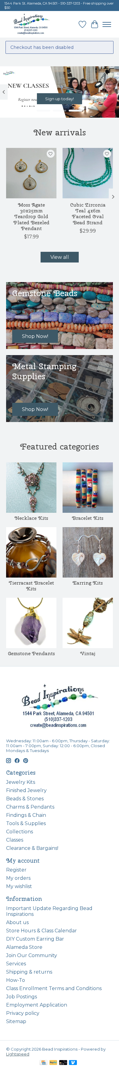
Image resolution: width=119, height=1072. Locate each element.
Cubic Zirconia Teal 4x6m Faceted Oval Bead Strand (88, 214)
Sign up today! (59, 98)
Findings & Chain (26, 815)
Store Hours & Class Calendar (41, 931)
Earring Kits (88, 583)
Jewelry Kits (20, 782)
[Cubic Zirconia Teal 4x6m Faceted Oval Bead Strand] (88, 173)
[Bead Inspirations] (31, 24)
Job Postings (21, 997)
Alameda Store (24, 947)
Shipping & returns (29, 972)
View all (59, 257)
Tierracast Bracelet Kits (31, 586)
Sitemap (16, 1021)
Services (16, 964)
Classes (14, 840)
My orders (18, 878)
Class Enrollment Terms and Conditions (54, 988)
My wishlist (19, 886)
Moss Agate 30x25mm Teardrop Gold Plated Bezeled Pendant (31, 217)
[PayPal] (53, 1063)
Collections (19, 832)
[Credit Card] (43, 1063)
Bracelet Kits (87, 518)
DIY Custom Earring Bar (35, 939)
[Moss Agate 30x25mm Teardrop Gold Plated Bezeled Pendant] (31, 173)
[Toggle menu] (107, 24)
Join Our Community (31, 955)
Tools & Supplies (26, 823)
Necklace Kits (31, 518)
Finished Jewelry (26, 790)
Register (16, 870)
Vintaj (87, 653)
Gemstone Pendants (31, 653)
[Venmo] (73, 1063)
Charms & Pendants (30, 807)
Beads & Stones (25, 799)
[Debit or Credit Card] (63, 1063)
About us (17, 922)
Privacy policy (22, 1013)
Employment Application (36, 1005)
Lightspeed (17, 1054)
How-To (15, 980)
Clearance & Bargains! (32, 848)
